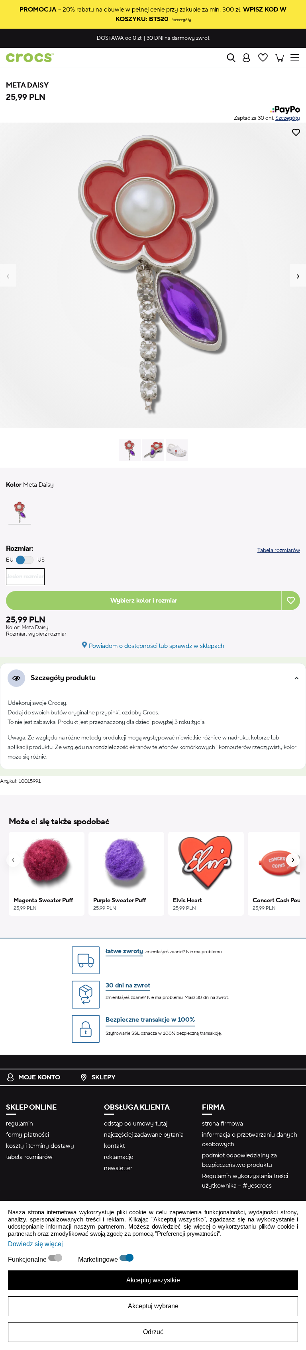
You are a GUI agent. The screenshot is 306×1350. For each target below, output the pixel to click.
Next (298, 275)
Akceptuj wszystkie (153, 1280)
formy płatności (27, 1135)
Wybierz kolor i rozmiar (143, 601)
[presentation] (13, 860)
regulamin (19, 1124)
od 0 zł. (120, 38)
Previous (8, 275)
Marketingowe (99, 1259)
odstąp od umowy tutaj (135, 1124)
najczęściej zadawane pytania (144, 1135)
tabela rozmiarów (29, 1157)
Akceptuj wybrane (153, 1306)
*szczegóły (181, 19)
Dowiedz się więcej (35, 1244)
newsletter (118, 1168)
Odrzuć (153, 1332)
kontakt (114, 1146)
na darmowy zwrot (178, 38)
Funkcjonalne (28, 1259)
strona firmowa (222, 1124)
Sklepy (104, 1077)
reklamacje (118, 1157)
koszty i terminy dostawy (40, 1146)
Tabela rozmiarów (278, 550)
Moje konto (39, 1077)
